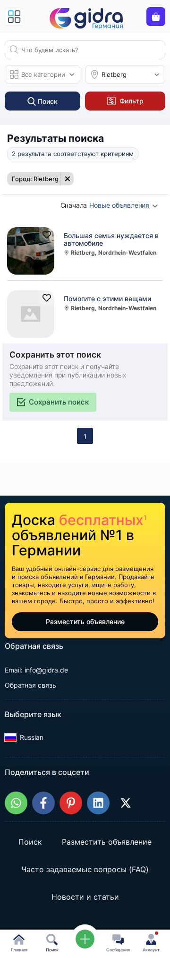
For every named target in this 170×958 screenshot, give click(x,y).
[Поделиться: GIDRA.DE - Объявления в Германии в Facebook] (43, 803)
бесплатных (102, 519)
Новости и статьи (85, 897)
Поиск (30, 842)
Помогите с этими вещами (107, 299)
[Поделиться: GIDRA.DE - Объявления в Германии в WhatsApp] (16, 803)
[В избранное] (46, 234)
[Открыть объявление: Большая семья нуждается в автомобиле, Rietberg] (30, 251)
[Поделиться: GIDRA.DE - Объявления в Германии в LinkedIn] (98, 803)
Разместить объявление (85, 621)
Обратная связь (30, 685)
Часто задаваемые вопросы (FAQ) (85, 870)
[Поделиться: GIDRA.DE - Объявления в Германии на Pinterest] (71, 803)
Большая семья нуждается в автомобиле (111, 239)
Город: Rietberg (35, 179)
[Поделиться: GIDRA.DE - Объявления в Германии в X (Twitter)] (125, 803)
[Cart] (155, 16)
